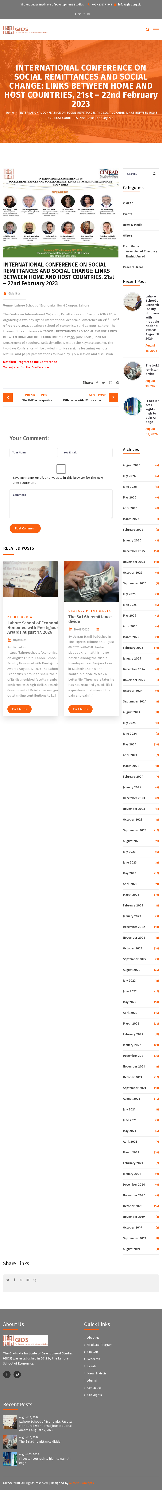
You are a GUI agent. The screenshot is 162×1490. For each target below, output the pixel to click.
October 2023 (132, 819)
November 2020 (134, 1195)
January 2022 (132, 1045)
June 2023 (130, 862)
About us (93, 1337)
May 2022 (129, 1002)
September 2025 (134, 583)
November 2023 (134, 809)
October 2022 (132, 948)
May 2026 (129, 497)
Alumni (92, 1380)
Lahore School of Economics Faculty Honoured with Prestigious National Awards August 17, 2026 (45, 1426)
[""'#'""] (7, 1374)
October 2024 (133, 691)
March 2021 (131, 1152)
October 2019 (132, 1227)
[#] (75, 14)
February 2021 (133, 1163)
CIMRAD (128, 203)
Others (127, 235)
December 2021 (133, 1056)
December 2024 (134, 669)
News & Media (132, 225)
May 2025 (129, 615)
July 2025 (129, 594)
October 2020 (133, 1206)
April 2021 (130, 1141)
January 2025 (132, 658)
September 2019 (134, 1238)
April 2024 (130, 755)
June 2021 (129, 1120)
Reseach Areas (133, 267)
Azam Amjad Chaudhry (141, 251)
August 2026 (131, 465)
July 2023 (129, 852)
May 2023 (129, 873)
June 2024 (130, 734)
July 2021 (129, 1109)
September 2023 (134, 830)
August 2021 (131, 1099)
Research (93, 1359)
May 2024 (129, 744)
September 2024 (135, 701)
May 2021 (129, 1131)
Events (127, 214)
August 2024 (131, 712)
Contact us (94, 1388)
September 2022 (134, 959)
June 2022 (130, 991)
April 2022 (130, 1013)
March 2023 (131, 895)
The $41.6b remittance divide (154, 370)
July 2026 (129, 476)
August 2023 (131, 841)
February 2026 (133, 530)
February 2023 (133, 905)
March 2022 (131, 1023)
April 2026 (130, 508)
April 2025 (130, 626)
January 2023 (132, 916)
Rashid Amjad (135, 256)
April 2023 (130, 884)
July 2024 (129, 723)
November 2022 (134, 938)
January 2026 (132, 540)
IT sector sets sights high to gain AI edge (152, 411)
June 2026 (130, 487)
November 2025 (134, 562)
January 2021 (132, 1174)
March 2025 (131, 637)
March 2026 (131, 519)
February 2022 (133, 1034)
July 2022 (129, 980)
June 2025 (129, 605)
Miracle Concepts (81, 1483)
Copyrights (94, 1395)
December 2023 (134, 798)
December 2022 (134, 927)
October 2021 (132, 1077)
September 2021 (134, 1088)
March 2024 (131, 766)
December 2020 (134, 1184)
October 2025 (132, 572)
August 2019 (131, 1249)
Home (10, 113)
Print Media (131, 246)
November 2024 (134, 680)
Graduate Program (99, 1345)
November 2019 (134, 1217)
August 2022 (131, 970)
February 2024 (133, 776)
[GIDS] (25, 30)
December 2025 (134, 551)
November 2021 (134, 1066)
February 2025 (133, 648)
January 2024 (132, 787)
